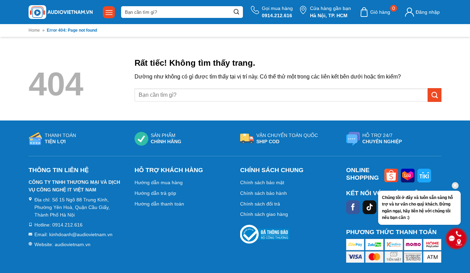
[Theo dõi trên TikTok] (369, 207)
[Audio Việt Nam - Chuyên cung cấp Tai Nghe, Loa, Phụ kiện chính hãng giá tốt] (61, 12)
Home (34, 30)
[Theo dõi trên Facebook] (353, 207)
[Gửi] (236, 12)
